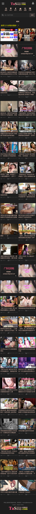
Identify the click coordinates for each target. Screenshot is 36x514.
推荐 (20, 10)
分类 (30, 10)
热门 (15, 10)
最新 (6, 10)
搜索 (32, 15)
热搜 (25, 10)
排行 (11, 10)
